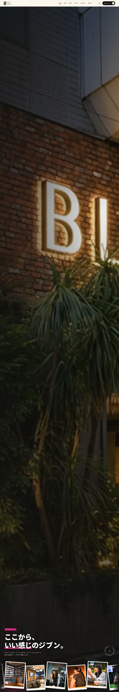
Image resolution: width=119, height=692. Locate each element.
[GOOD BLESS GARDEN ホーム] (8, 3)
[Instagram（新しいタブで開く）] (99, 3)
